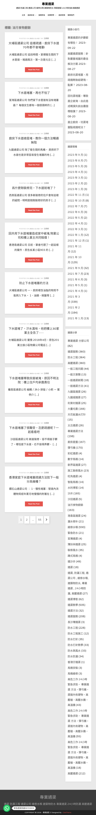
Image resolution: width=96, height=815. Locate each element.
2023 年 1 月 (75, 189)
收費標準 (51, 15)
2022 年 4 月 (75, 223)
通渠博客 (73, 599)
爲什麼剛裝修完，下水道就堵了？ (34, 188)
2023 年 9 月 (75, 154)
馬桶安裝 (73, 667)
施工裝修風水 (75, 470)
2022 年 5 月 (75, 217)
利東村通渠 (74, 403)
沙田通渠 (73, 499)
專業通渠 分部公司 (78, 340)
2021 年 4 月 (75, 291)
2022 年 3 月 (75, 229)
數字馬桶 (73, 459)
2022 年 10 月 (76, 200)
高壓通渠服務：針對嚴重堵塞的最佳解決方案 (78, 58)
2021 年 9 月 (75, 268)
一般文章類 (74, 374)
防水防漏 (73, 656)
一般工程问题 (75, 368)
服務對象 (42, 15)
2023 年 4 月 (75, 172)
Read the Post (35, 70)
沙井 (70, 493)
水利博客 (73, 487)
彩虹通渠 (73, 453)
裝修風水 (73, 550)
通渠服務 (73, 351)
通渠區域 (31, 15)
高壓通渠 (73, 363)
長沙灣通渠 (74, 622)
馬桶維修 (73, 673)
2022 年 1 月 (75, 234)
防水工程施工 (75, 633)
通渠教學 (73, 605)
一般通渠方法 (75, 386)
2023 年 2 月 (75, 183)
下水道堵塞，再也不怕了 (34, 93)
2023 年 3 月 (75, 177)
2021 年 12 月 (76, 240)
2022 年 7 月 (75, 206)
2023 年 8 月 (75, 160)
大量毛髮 (73, 408)
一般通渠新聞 (75, 380)
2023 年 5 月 (75, 166)
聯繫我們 (71, 15)
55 (40, 519)
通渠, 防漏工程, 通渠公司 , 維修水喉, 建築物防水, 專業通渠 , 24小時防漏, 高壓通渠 (78, 583)
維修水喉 (73, 527)
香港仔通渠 (74, 662)
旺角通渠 (73, 476)
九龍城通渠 (74, 397)
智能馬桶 (73, 482)
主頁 (23, 15)
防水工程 (73, 357)
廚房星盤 (73, 442)
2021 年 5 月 (75, 285)
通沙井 (71, 561)
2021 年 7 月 (75, 273)
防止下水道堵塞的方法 (33, 283)
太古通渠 (73, 425)
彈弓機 (71, 447)
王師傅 (46, 38)
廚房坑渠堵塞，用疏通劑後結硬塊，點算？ (78, 80)
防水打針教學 (75, 645)
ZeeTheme (67, 812)
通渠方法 (73, 610)
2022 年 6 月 (75, 212)
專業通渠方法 (75, 431)
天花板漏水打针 (77, 414)
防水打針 (73, 639)
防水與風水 (74, 650)
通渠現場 (62, 15)
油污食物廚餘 (75, 504)
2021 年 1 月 (75, 318)
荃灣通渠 (73, 538)
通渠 (70, 567)
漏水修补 (73, 521)
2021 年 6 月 (75, 279)
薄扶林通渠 (74, 544)
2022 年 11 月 (76, 194)
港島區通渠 (74, 515)
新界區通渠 (74, 464)
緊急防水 (73, 533)
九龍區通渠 (74, 391)
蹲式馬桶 (73, 555)
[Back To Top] (92, 810)
